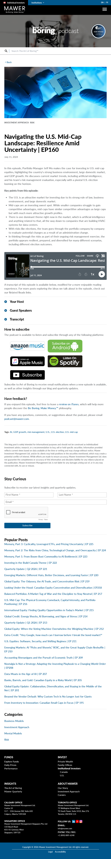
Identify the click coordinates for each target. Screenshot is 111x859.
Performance (10, 768)
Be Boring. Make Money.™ (43, 408)
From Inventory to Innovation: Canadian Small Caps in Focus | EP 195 (44, 702)
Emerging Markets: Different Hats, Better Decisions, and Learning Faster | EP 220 (51, 575)
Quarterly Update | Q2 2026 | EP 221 (25, 568)
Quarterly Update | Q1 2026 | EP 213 (25, 622)
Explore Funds (11, 761)
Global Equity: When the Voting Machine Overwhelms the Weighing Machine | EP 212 (54, 628)
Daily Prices (10, 765)
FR (107, 2)
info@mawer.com (65, 828)
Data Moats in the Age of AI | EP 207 (25, 673)
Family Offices (65, 765)
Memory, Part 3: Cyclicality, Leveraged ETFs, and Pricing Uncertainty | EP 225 (48, 544)
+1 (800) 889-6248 (66, 835)
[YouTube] (77, 821)
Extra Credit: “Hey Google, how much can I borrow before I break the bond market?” (53, 635)
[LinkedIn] (73, 821)
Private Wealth (65, 761)
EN (102, 2)
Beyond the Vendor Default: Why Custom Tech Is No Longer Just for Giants (48, 696)
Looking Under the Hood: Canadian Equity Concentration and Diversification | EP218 (53, 587)
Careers (62, 794)
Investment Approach (16, 727)
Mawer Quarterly (13, 791)
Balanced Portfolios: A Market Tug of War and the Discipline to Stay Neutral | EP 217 (53, 593)
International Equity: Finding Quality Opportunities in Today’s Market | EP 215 (49, 610)
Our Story (63, 788)
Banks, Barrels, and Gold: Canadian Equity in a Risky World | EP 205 (43, 680)
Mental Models (13, 733)
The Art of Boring (13, 788)
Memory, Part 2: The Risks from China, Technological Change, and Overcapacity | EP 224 (55, 550)
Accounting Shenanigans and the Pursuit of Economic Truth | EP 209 (43, 657)
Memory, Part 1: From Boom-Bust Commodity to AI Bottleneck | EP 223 (45, 556)
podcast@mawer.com (16, 418)
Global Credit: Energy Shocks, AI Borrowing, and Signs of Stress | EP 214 (45, 616)
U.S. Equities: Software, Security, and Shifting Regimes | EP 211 (40, 641)
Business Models (14, 720)
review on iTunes (69, 404)
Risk (6, 739)
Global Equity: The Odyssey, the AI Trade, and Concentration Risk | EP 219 (46, 581)
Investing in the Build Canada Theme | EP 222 (30, 562)
